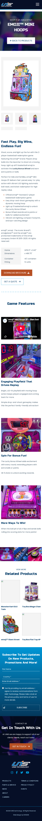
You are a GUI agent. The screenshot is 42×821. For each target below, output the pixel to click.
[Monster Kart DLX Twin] (10, 591)
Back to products (22, 40)
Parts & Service (9, 785)
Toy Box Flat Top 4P (31, 639)
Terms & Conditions (29, 781)
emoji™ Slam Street (10, 639)
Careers (5, 797)
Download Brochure (15, 272)
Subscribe (22, 707)
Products (6, 781)
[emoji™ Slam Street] (10, 624)
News (4, 789)
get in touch (19, 746)
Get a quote (11, 281)
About (5, 793)
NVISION (26, 815)
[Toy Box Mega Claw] (31, 591)
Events (24, 789)
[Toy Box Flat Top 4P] (31, 624)
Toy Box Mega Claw (31, 606)
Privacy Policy (27, 785)
